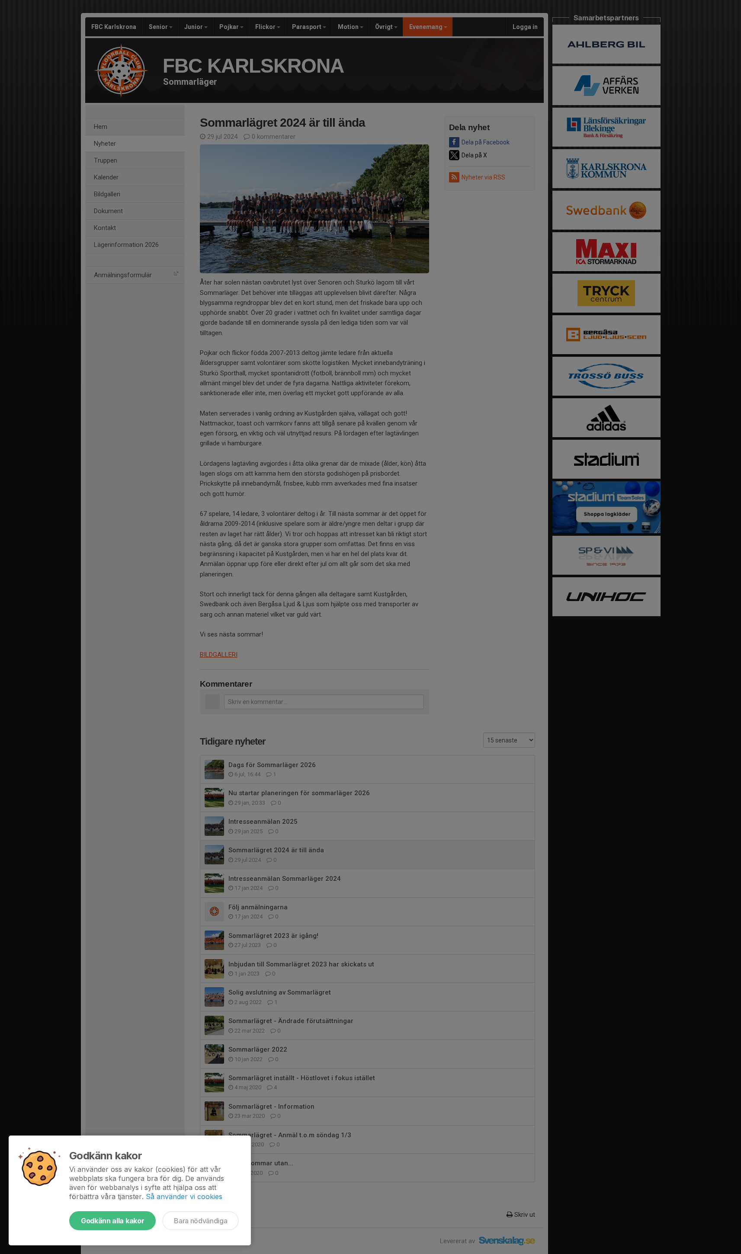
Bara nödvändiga (200, 1220)
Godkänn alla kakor (112, 1220)
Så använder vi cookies (184, 1196)
